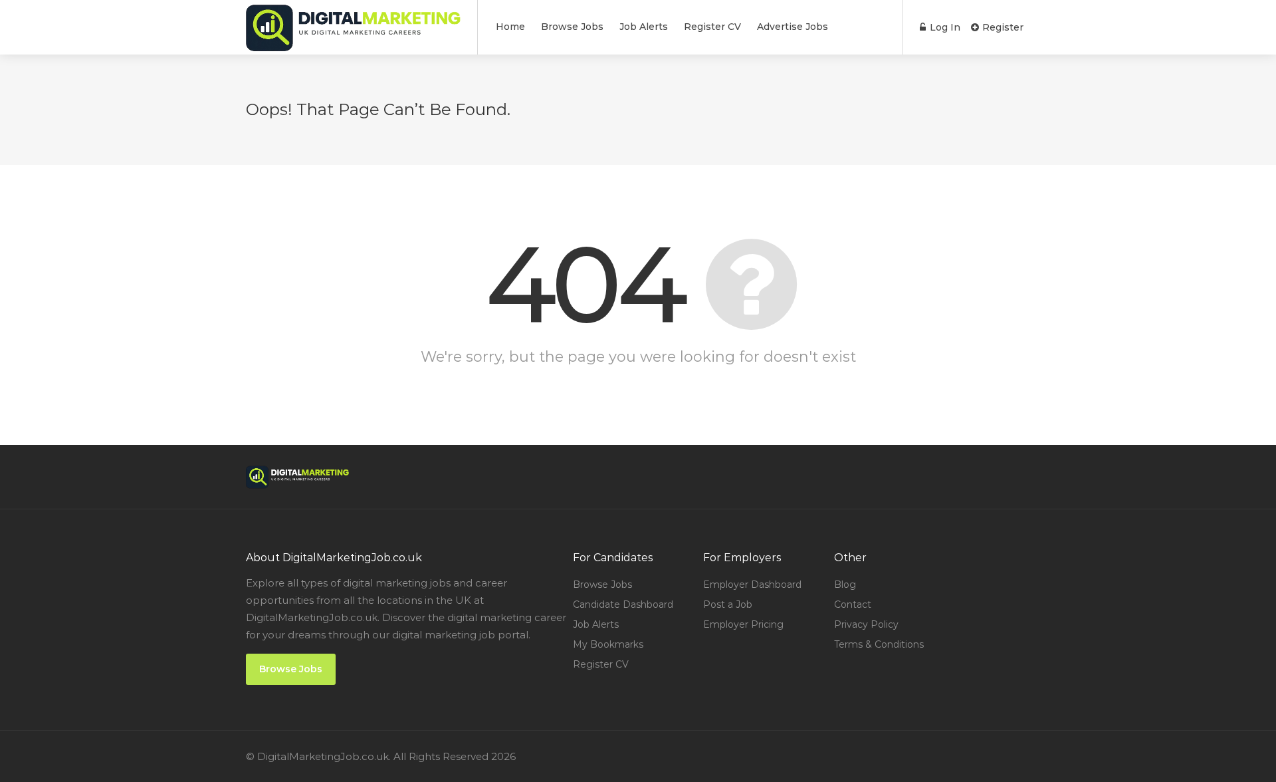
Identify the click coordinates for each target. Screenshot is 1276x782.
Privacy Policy (866, 624)
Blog (845, 584)
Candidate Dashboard (623, 604)
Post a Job (727, 604)
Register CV (712, 27)
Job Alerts (643, 27)
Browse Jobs (572, 27)
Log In (943, 27)
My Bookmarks (608, 644)
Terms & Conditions (879, 644)
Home (510, 27)
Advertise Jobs (792, 27)
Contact (852, 604)
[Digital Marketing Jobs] (353, 46)
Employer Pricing (743, 624)
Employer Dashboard (752, 584)
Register (1001, 27)
